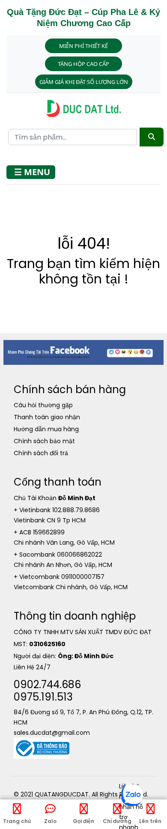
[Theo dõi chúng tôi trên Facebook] (83, 352)
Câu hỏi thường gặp (43, 405)
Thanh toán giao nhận (47, 417)
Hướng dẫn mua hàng (46, 429)
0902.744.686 (47, 684)
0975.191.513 (43, 697)
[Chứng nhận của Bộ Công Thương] (41, 747)
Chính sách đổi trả (41, 453)
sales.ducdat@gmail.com (52, 732)
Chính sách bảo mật (44, 441)
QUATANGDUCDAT (62, 794)
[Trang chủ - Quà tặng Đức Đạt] (83, 108)
